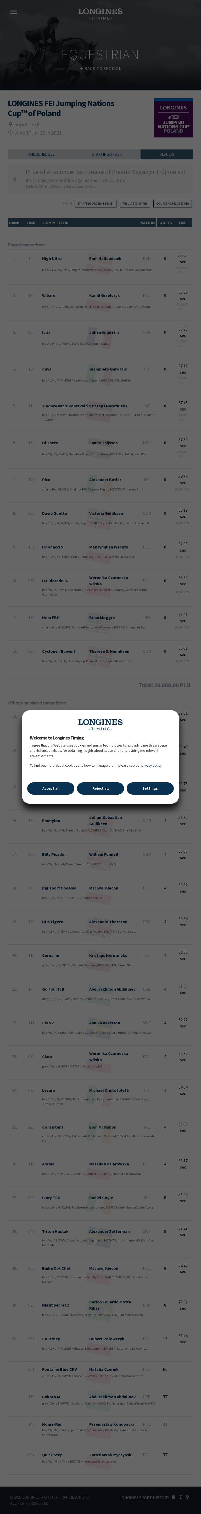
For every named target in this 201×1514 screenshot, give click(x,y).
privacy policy (151, 765)
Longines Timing (100, 724)
